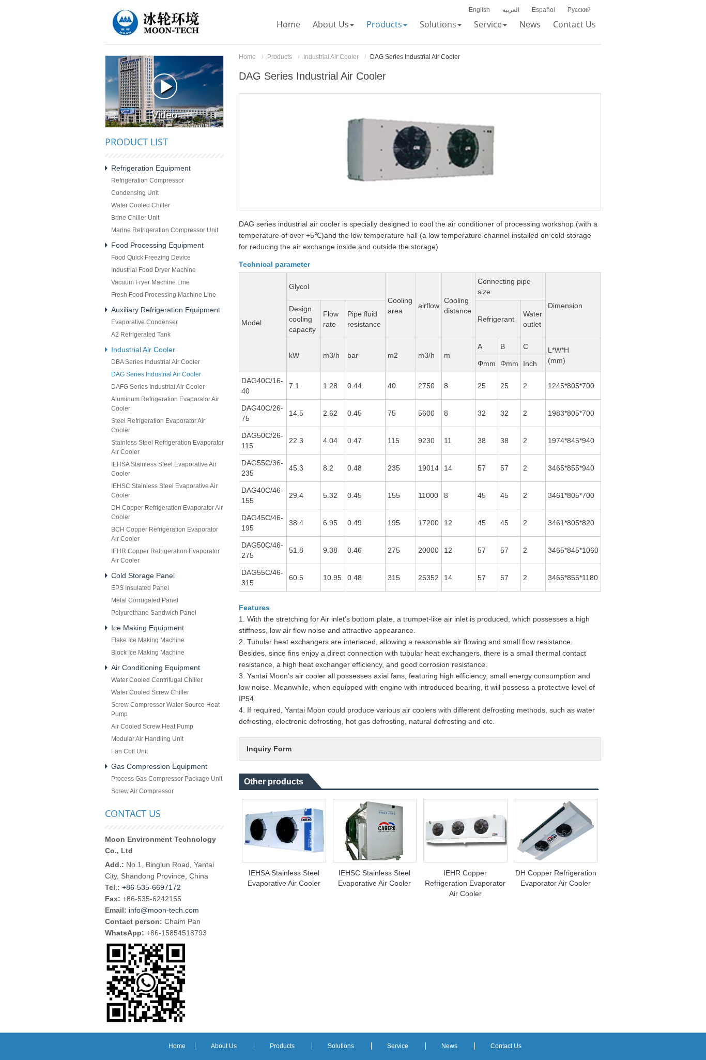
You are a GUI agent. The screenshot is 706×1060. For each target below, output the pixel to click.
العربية (510, 9)
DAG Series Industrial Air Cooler (156, 374)
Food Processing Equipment (157, 245)
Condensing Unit (135, 192)
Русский (579, 9)
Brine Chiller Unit (135, 217)
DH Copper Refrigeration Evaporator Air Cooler (555, 878)
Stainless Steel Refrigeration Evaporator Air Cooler (167, 447)
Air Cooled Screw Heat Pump (152, 726)
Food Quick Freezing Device (151, 257)
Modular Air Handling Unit (147, 739)
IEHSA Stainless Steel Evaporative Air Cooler (284, 878)
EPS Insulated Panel (140, 588)
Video (164, 114)
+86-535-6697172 (151, 887)
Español (543, 9)
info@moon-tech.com (164, 910)
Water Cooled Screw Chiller (150, 692)
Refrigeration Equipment (151, 168)
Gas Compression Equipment (159, 766)
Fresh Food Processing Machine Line (163, 294)
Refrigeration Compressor (147, 180)
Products (279, 56)
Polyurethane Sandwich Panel (153, 612)
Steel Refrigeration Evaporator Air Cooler (158, 425)
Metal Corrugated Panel (144, 600)
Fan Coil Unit (129, 751)
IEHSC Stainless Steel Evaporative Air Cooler (374, 878)
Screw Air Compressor (142, 791)
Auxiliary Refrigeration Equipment (165, 310)
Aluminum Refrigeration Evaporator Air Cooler (165, 404)
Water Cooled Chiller (140, 205)
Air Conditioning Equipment (155, 667)
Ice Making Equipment (147, 628)
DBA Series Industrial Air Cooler (155, 362)
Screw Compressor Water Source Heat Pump (165, 709)
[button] (333, 24)
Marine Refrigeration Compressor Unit (164, 230)
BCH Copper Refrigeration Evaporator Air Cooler (164, 534)
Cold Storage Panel (143, 575)
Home (247, 56)
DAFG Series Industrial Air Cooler (158, 386)
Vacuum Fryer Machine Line (150, 282)
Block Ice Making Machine (148, 652)
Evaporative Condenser (144, 322)
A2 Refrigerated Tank (141, 334)
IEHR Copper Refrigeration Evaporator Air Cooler (465, 883)
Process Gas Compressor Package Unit (166, 778)
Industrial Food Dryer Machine (153, 270)
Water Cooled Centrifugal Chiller (157, 680)
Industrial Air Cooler (331, 56)
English (479, 9)
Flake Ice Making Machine (148, 640)
